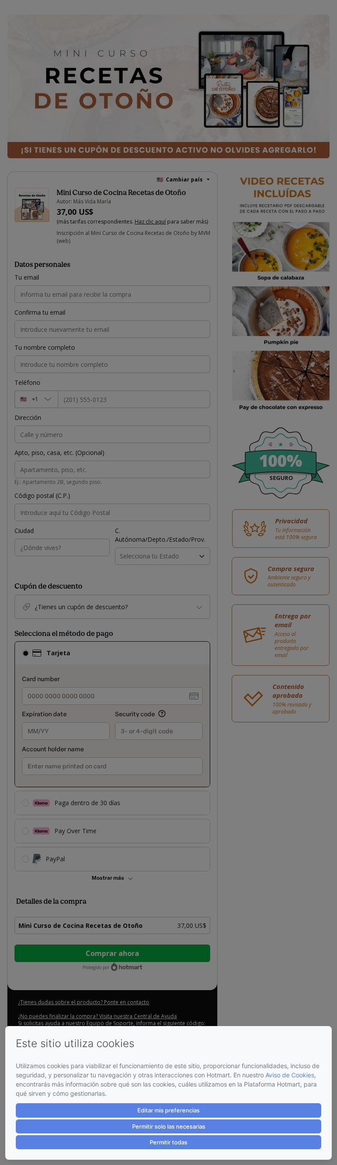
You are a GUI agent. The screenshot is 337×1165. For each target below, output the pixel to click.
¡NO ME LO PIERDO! (168, 599)
